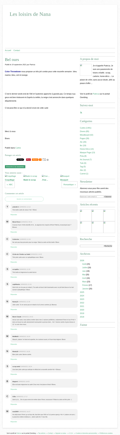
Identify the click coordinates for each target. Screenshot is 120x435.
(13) (87, 153)
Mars (84, 282)
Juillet (84, 268)
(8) (83, 156)
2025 (82, 292)
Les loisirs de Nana (30, 14)
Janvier (85, 289)
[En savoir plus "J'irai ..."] (109, 215)
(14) (87, 149)
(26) (83, 142)
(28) (84, 138)
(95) (84, 131)
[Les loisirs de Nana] (86, 70)
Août (84, 264)
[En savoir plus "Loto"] (86, 227)
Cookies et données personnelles (86, 433)
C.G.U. (71, 433)
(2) (83, 170)
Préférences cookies (106, 433)
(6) (83, 163)
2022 (82, 303)
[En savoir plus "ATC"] (109, 227)
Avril (84, 278)
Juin (84, 271)
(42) (86, 135)
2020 (82, 310)
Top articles (41, 433)
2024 (82, 296)
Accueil (8, 50)
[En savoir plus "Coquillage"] (86, 215)
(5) (83, 167)
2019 (82, 313)
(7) (86, 160)
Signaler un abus (61, 433)
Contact (16, 50)
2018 (82, 317)
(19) (83, 145)
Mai (83, 275)
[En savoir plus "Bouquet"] (97, 227)
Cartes (18, 148)
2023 (82, 299)
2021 (82, 306)
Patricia (96, 94)
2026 (82, 261)
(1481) (85, 128)
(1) (84, 174)
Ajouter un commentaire (24, 199)
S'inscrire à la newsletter (15, 167)
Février (85, 285)
